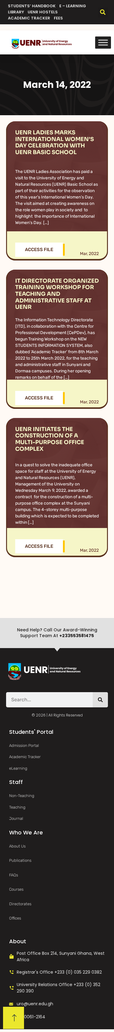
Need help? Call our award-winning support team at (57, 633)
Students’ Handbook (32, 6)
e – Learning (72, 6)
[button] (103, 12)
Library (16, 12)
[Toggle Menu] (103, 42)
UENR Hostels (43, 12)
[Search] (100, 699)
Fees (58, 18)
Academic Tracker (29, 18)
